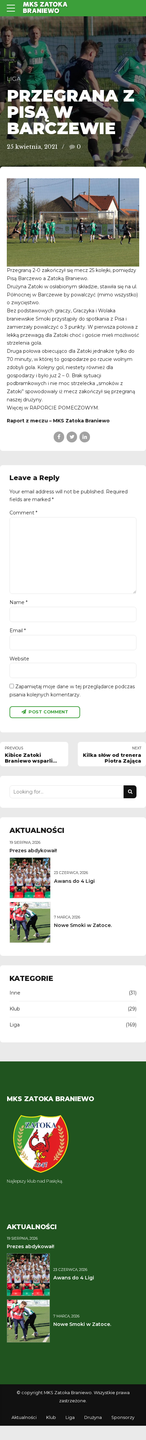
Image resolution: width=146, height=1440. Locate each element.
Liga (14, 78)
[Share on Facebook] (59, 437)
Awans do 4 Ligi (74, 881)
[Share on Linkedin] (84, 437)
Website (19, 659)
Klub (15, 1009)
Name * (19, 602)
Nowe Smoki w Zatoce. (83, 925)
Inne (15, 993)
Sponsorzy (122, 1417)
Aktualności (24, 1417)
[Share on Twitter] (72, 437)
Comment (23, 513)
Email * (18, 630)
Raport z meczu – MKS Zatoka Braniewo (58, 421)
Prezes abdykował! (33, 850)
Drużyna (93, 1417)
